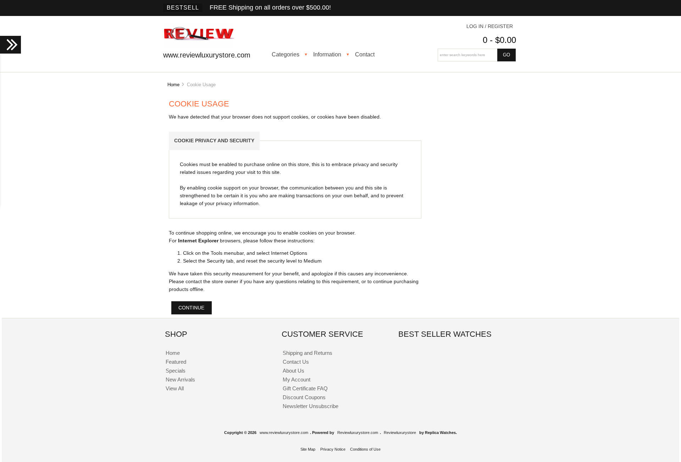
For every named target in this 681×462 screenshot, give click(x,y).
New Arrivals (180, 379)
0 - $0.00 (499, 40)
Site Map (307, 449)
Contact (365, 54)
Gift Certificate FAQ (305, 388)
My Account (296, 379)
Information (327, 54)
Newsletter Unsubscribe (310, 406)
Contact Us (296, 362)
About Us (293, 371)
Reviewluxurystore (400, 432)
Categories (285, 54)
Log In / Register (489, 26)
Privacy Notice (332, 449)
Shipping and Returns (307, 353)
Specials (176, 371)
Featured (176, 362)
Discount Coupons (304, 397)
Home (173, 84)
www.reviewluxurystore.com (284, 432)
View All (175, 388)
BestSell (183, 8)
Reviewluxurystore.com (357, 432)
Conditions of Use (365, 449)
